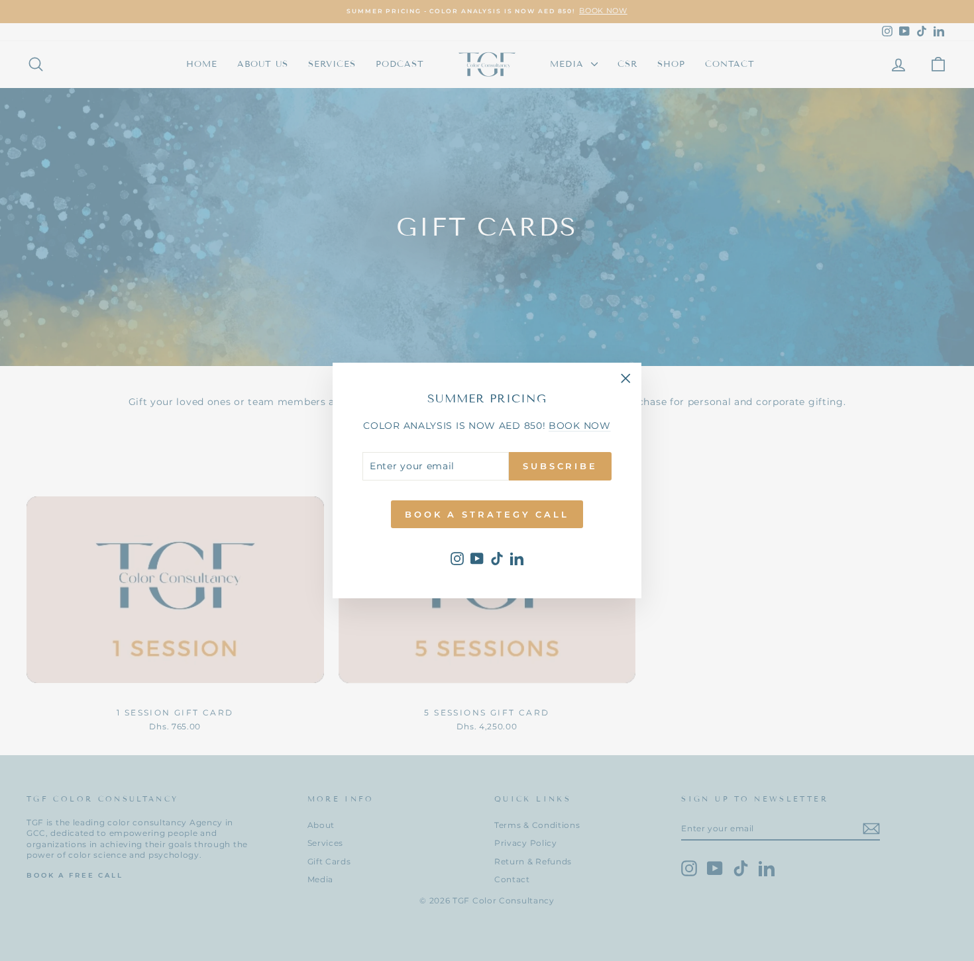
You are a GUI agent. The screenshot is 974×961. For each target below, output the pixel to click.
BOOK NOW (580, 426)
